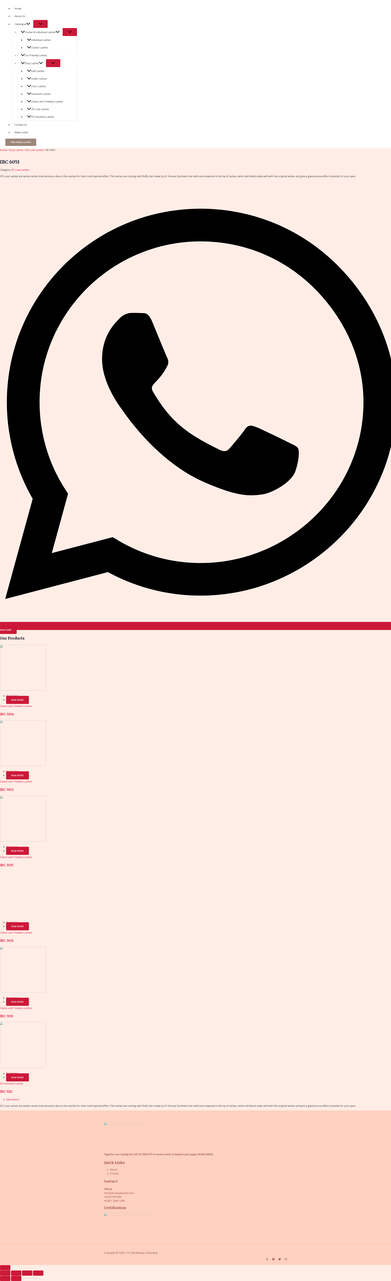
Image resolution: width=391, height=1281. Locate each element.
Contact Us (21, 124)
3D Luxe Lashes (40, 109)
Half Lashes (37, 71)
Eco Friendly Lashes (36, 55)
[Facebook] (273, 1259)
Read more (17, 699)
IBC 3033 (7, 790)
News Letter (22, 132)
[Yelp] (267, 1259)
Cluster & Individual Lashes (40, 32)
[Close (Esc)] (38, 1273)
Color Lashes (38, 86)
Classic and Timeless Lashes (47, 101)
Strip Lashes (32, 63)
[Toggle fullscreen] (16, 1273)
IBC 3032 (7, 941)
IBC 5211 (6, 1091)
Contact (114, 1173)
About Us (20, 16)
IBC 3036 (7, 714)
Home (18, 8)
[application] (28, 24)
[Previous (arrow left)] (5, 1278)
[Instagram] (286, 1259)
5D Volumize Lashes (42, 116)
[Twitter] (279, 1259)
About (113, 1169)
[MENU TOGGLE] (40, 24)
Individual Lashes (41, 40)
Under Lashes (39, 78)
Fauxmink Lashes (41, 94)
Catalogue (20, 24)
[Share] (27, 1273)
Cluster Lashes (39, 47)
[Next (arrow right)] (16, 1278)
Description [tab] (12, 1099)
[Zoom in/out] (5, 1273)
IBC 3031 (6, 1016)
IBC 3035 (6, 865)
